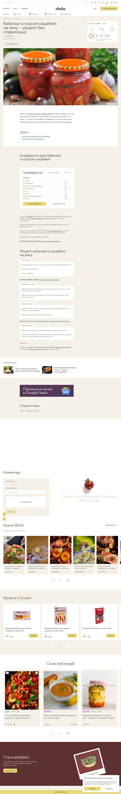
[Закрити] (117, 778)
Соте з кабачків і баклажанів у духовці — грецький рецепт (18, 716)
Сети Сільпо (36, 410)
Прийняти (92, 788)
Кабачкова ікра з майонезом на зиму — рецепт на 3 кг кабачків (65, 370)
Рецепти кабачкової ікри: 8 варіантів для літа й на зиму (60, 716)
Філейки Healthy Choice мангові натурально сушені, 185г (57, 629)
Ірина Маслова (10, 36)
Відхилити (109, 788)
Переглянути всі (111, 525)
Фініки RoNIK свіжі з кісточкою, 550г (97, 628)
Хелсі (15, 8)
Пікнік (19, 14)
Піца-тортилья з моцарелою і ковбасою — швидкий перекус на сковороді (14, 568)
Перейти (33, 635)
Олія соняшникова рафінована (34, 196)
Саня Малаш (8, 724)
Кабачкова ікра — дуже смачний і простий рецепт (54, 321)
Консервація (17, 18)
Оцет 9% (28, 198)
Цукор (27, 193)
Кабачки (28, 181)
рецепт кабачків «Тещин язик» (49, 279)
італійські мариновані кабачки (37, 349)
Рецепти (6, 8)
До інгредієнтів (12, 44)
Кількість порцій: (53, 172)
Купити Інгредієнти (34, 204)
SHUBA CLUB (51, 14)
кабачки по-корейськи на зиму (51, 241)
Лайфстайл (67, 14)
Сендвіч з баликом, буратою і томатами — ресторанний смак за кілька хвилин (37, 568)
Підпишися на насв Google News (38, 390)
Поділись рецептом (110, 8)
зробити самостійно (36, 218)
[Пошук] (86, 2)
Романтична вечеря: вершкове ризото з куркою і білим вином (107, 568)
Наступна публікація (60, 792)
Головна (5, 18)
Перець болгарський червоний (34, 186)
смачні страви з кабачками (39, 113)
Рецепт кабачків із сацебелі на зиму (33, 139)
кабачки (30, 216)
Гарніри (7, 711)
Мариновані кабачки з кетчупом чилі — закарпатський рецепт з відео (98, 716)
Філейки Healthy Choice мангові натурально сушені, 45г (18, 629)
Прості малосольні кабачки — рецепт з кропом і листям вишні (27, 370)
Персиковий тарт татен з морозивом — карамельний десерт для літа (60, 568)
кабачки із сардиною (62, 347)
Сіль (27, 191)
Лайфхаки (24, 8)
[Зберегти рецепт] (4, 514)
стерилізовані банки (55, 231)
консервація (28, 410)
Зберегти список (59, 204)
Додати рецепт (10, 770)
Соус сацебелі (30, 188)
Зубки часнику (29, 183)
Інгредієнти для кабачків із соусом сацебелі (36, 136)
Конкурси (35, 14)
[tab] (59, 580)
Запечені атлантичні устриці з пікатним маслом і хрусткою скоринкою (84, 568)
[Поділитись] (4, 519)
